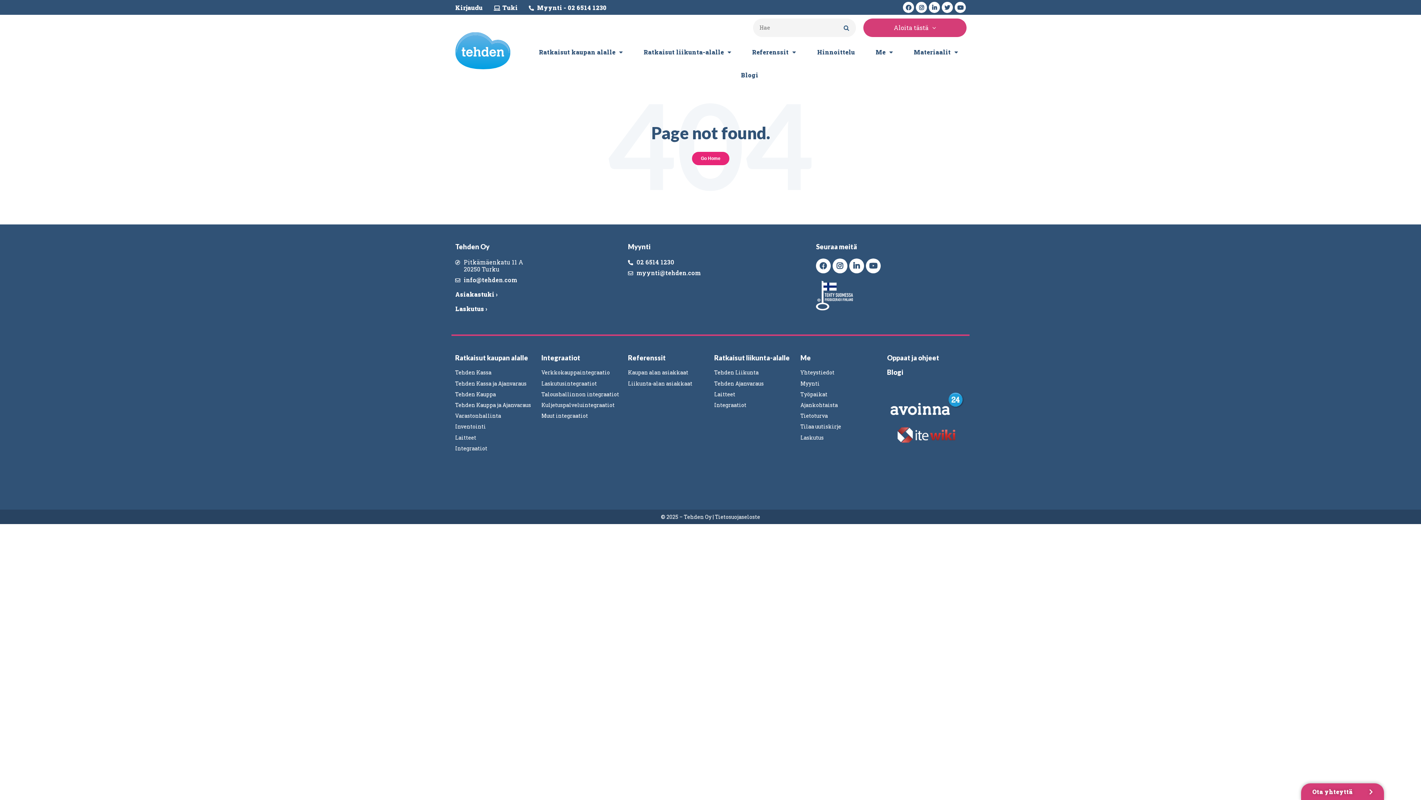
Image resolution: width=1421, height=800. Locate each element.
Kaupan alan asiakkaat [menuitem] (658, 372)
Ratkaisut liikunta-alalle (684, 52)
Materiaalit (932, 52)
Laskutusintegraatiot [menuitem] (569, 383)
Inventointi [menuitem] (470, 426)
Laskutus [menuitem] (812, 437)
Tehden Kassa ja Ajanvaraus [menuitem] (491, 383)
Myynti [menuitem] (810, 383)
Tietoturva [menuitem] (814, 415)
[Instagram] (921, 7)
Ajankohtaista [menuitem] (819, 405)
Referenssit (770, 52)
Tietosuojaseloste (737, 516)
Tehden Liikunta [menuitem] (736, 372)
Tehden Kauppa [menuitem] (475, 394)
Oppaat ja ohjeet (913, 358)
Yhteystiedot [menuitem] (817, 372)
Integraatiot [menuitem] (471, 448)
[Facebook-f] (908, 7)
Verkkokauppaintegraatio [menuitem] (575, 372)
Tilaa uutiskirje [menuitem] (820, 426)
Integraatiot (560, 358)
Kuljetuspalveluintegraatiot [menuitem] (578, 405)
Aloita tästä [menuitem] (911, 27)
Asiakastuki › (476, 294)
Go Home (710, 158)
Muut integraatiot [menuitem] (564, 415)
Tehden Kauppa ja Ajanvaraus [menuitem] (493, 405)
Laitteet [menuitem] (465, 437)
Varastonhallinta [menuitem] (478, 415)
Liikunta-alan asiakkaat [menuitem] (660, 383)
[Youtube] (960, 7)
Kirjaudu (469, 7)
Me (881, 52)
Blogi (749, 75)
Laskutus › (471, 309)
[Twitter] (947, 7)
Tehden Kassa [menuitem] (473, 372)
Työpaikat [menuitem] (813, 394)
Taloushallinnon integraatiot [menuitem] (580, 394)
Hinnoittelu (836, 52)
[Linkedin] (934, 7)
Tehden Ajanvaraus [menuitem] (739, 383)
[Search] (846, 28)
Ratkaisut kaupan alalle (577, 52)
